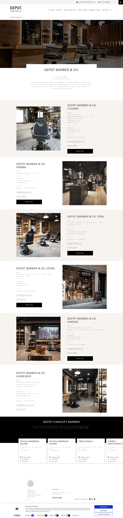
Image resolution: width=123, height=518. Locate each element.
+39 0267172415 (25, 459)
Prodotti (59, 10)
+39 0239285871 (54, 459)
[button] (22, 435)
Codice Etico (31, 496)
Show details (75, 515)
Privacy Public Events (34, 495)
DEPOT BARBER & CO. (70, 10)
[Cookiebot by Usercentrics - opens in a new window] (17, 515)
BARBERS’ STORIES (94, 10)
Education (105, 10)
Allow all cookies (103, 506)
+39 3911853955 (83, 459)
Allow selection (103, 510)
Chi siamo (51, 10)
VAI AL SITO (25, 461)
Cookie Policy (31, 493)
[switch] (45, 515)
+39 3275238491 (113, 459)
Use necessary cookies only (103, 514)
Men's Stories (83, 10)
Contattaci (30, 490)
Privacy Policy (31, 491)
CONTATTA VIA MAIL (26, 457)
